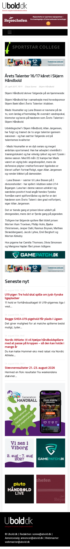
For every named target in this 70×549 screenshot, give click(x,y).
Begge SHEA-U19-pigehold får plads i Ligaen (33, 319)
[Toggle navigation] (9, 32)
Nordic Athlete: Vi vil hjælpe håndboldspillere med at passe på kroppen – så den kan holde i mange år (34, 343)
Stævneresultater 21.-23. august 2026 (30, 367)
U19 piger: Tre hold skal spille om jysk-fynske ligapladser (34, 296)
